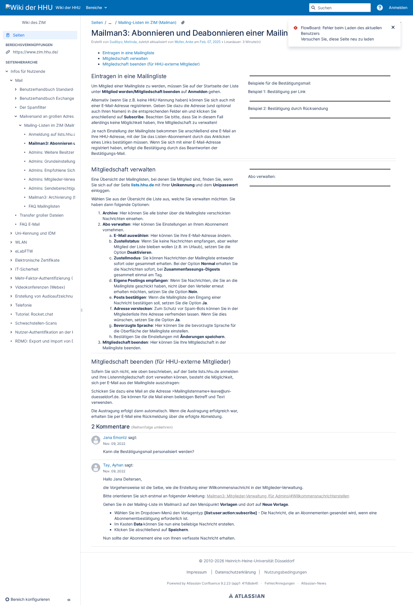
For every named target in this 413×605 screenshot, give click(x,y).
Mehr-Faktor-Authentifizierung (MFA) (48, 278)
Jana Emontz (115, 437)
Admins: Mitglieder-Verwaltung (56, 179)
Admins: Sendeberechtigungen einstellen (66, 188)
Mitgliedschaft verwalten (125, 58)
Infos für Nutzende (28, 71)
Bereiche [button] (94, 7)
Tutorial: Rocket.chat (34, 314)
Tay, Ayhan (113, 465)
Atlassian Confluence (203, 583)
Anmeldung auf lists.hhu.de (53, 134)
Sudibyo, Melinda (123, 42)
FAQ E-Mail (30, 224)
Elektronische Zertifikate (37, 260)
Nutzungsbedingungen (285, 572)
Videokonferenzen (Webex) (40, 287)
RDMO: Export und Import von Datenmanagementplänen (67, 341)
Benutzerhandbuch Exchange (47, 98)
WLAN (21, 242)
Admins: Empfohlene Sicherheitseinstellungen (70, 170)
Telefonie (23, 305)
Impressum (197, 572)
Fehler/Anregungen (280, 583)
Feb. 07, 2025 (210, 42)
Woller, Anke (183, 42)
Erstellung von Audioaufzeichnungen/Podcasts (58, 296)
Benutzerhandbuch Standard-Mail (51, 89)
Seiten (97, 22)
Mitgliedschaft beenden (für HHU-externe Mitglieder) (151, 64)
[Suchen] (313, 7)
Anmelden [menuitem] (398, 7)
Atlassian (246, 595)
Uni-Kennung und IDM (35, 233)
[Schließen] (393, 28)
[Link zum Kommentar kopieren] (129, 443)
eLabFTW (24, 251)
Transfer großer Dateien (41, 215)
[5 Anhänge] (183, 22)
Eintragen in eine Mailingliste (128, 52)
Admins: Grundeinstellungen (54, 161)
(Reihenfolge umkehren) (152, 427)
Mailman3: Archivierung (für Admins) (62, 197)
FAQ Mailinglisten (44, 206)
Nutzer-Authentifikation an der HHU (47, 332)
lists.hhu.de (142, 184)
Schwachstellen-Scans (36, 323)
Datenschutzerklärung (235, 572)
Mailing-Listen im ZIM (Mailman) (53, 125)
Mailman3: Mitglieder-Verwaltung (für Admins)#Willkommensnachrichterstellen (278, 495)
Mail (18, 80)
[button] (380, 7)
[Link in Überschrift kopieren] (168, 76)
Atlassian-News (313, 583)
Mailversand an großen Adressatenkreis (56, 116)
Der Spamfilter (33, 107)
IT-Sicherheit (26, 269)
